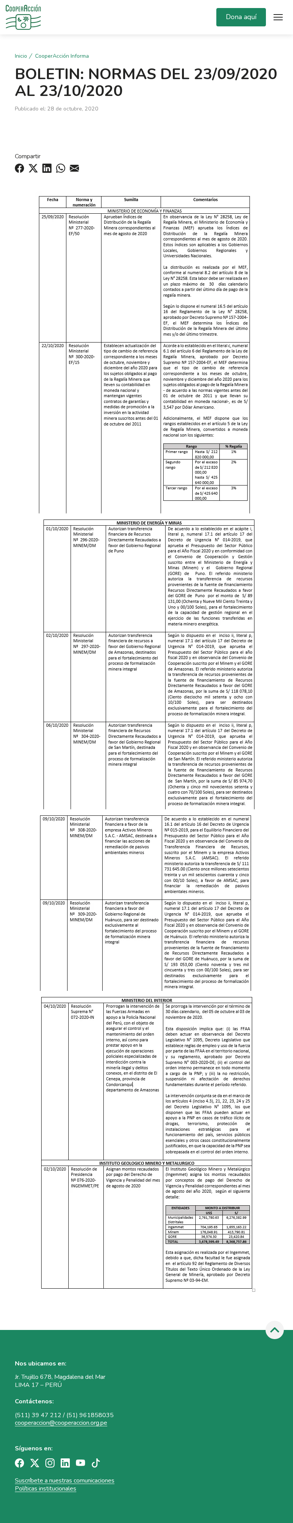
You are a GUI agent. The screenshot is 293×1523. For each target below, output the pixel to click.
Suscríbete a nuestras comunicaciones (64, 1480)
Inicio (21, 56)
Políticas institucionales (45, 1488)
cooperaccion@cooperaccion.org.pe (61, 1423)
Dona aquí (241, 16)
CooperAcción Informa (62, 56)
